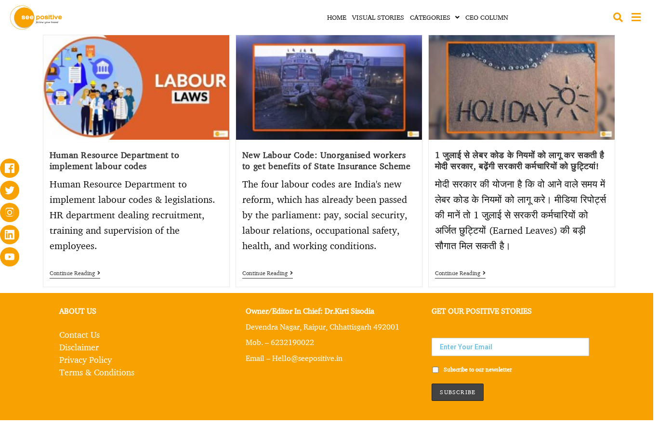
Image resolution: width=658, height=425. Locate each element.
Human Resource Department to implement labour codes (115, 160)
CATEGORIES (430, 17)
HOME (336, 17)
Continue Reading (75, 273)
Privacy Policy (85, 359)
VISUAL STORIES (378, 17)
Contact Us (79, 334)
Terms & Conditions (96, 372)
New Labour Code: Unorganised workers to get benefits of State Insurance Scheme (326, 160)
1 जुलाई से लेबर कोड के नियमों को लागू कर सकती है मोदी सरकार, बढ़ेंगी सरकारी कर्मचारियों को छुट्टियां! (520, 160)
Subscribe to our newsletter (477, 369)
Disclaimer (79, 347)
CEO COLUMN (486, 17)
